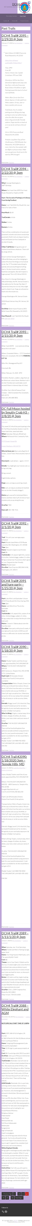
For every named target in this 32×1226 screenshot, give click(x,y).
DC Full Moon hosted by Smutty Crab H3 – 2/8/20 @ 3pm (16, 412)
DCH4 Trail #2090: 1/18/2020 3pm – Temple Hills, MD (14, 760)
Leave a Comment (7, 770)
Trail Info (11, 162)
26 (23, 1194)
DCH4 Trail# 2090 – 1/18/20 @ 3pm (15, 648)
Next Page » (18, 1198)
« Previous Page (7, 1194)
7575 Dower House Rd (9, 441)
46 (13, 1198)
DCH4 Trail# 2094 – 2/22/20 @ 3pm (15, 170)
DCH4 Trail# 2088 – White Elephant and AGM (15, 1009)
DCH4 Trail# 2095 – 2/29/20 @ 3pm (15, 37)
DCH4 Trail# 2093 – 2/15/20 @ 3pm (15, 333)
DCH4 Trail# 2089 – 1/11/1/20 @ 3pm (15, 935)
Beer (16, 1222)
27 (27, 1194)
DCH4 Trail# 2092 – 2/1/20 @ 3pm (15, 525)
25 (19, 1194)
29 (7, 1198)
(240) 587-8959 (9, 318)
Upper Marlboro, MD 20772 (11, 446)
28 (4, 1198)
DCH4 (16, 4)
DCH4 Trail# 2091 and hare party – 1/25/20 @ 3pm (14, 584)
